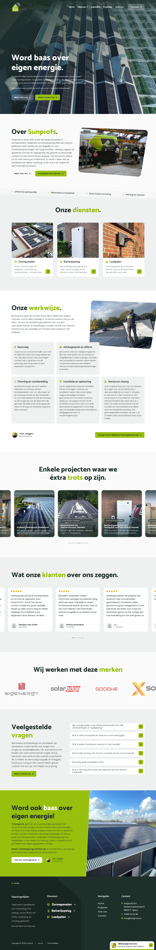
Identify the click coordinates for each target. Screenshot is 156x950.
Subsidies (95, 7)
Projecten (107, 7)
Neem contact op (46, 97)
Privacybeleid (53, 943)
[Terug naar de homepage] (20, 7)
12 (87, 543)
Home (72, 7)
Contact (135, 7)
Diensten (82, 7)
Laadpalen (59, 917)
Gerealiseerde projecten (49, 173)
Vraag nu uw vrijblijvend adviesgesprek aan (118, 435)
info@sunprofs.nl (132, 918)
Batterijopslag (61, 910)
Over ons (119, 7)
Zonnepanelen (62, 904)
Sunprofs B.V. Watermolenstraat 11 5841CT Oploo (134, 906)
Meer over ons (21, 97)
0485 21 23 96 (131, 914)
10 (84, 543)
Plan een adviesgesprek (25, 860)
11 (85, 543)
